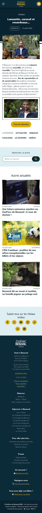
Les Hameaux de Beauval (21, 426)
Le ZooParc (21, 138)
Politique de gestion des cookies (27, 506)
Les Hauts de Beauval (21, 423)
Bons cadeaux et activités (21, 402)
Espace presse (21, 457)
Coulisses (7, 138)
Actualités (21, 133)
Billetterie (21, 397)
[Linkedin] (24, 329)
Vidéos (32, 138)
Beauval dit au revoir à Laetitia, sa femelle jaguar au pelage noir (19, 292)
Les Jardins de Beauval (21, 420)
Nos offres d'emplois (22, 484)
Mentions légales (11, 506)
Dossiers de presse (21, 460)
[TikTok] (34, 322)
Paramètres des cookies (14, 509)
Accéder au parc (21, 373)
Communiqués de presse (21, 463)
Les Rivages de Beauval (21, 418)
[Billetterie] (39, 4)
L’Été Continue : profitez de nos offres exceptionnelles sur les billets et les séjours (19, 253)
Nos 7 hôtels (21, 412)
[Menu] (3, 3)
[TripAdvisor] (17, 329)
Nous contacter (21, 383)
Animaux (21, 14)
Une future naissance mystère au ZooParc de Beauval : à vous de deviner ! (20, 212)
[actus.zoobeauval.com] (21, 4)
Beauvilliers (21, 428)
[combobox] (21, 159)
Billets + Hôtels (21, 399)
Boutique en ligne (22, 473)
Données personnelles (31, 504)
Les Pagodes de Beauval (21, 415)
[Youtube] (21, 322)
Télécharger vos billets (22, 494)
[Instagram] (28, 322)
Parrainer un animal (21, 444)
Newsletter (21, 386)
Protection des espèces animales (21, 442)
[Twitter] (14, 322)
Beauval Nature (21, 447)
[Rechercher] (36, 159)
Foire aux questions (21, 381)
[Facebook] (7, 322)
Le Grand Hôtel (21, 431)
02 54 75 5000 (21, 377)
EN (35, 509)
